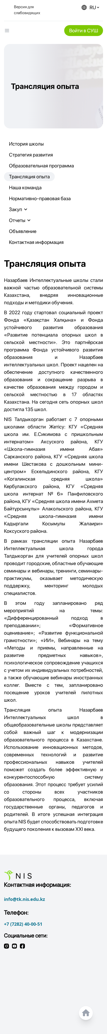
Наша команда (25, 188)
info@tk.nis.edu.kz (24, 899)
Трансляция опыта (29, 177)
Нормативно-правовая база (40, 198)
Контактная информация (36, 242)
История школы (26, 144)
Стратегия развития (31, 155)
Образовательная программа (41, 166)
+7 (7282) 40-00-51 (23, 924)
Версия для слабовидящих (27, 9)
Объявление (22, 231)
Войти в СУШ (83, 31)
